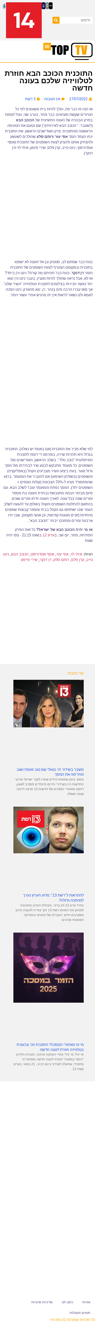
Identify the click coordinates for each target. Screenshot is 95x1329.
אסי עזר (62, 554)
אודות (86, 1302)
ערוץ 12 (48, 535)
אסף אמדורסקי (42, 554)
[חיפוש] (56, 20)
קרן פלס (77, 559)
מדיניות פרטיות (42, 1302)
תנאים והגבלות (80, 1313)
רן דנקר (45, 559)
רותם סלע (61, 559)
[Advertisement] (47, 614)
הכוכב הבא (19, 554)
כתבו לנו (67, 1302)
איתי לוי (76, 554)
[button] (47, 46)
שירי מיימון (29, 559)
